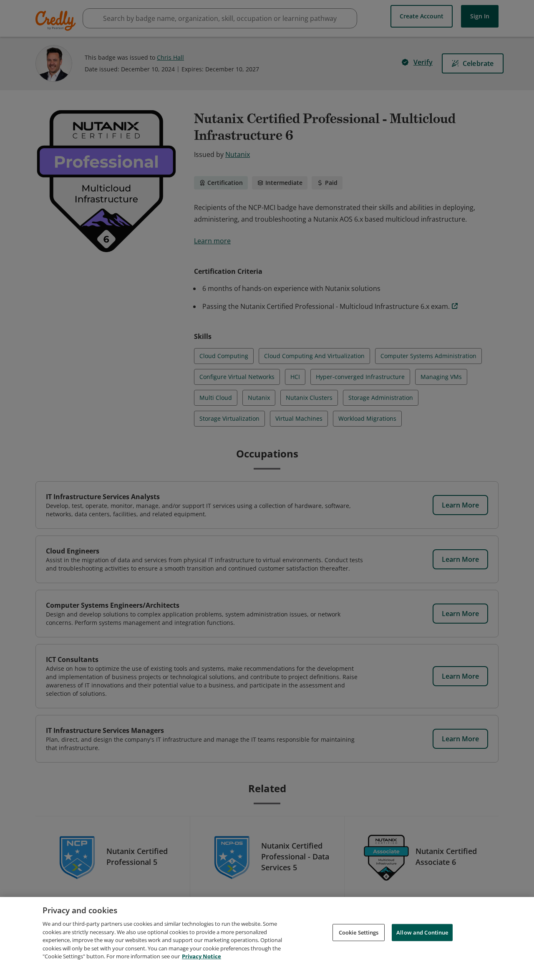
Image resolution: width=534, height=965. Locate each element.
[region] (267, 931)
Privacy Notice (201, 956)
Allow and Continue (422, 932)
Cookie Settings (359, 932)
